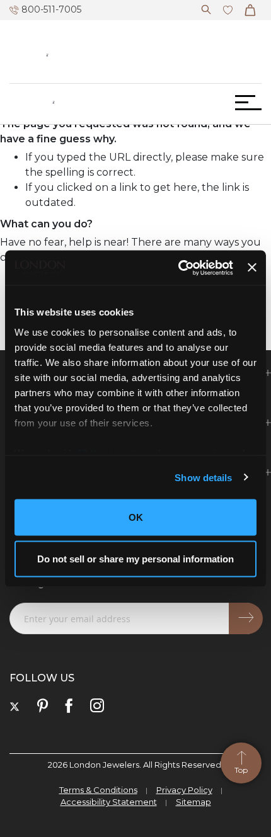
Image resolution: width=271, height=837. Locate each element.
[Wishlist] (228, 8)
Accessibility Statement (109, 802)
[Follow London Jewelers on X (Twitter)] (14, 706)
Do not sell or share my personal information (135, 558)
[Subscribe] (246, 618)
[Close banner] (252, 267)
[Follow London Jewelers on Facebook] (69, 706)
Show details (203, 477)
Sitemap (193, 802)
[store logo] (53, 102)
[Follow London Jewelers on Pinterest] (42, 706)
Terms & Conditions (98, 790)
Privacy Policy (184, 790)
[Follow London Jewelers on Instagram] (97, 706)
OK (136, 517)
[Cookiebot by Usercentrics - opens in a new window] (178, 267)
